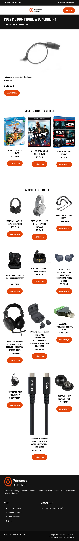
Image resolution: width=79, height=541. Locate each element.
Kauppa (69, 10)
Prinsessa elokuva (15, 508)
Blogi (10, 521)
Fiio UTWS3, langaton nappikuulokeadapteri (15, 278)
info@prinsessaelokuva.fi (66, 3)
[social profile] (19, 3)
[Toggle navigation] (7, 10)
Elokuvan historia (14, 512)
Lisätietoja (12, 93)
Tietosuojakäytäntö (57, 537)
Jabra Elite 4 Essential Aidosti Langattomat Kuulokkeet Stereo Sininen (64, 275)
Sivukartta (70, 537)
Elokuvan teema (14, 517)
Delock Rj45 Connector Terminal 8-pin (64, 327)
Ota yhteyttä (61, 534)
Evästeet (71, 534)
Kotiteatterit (11, 24)
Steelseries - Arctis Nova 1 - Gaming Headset (39, 224)
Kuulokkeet (23, 24)
